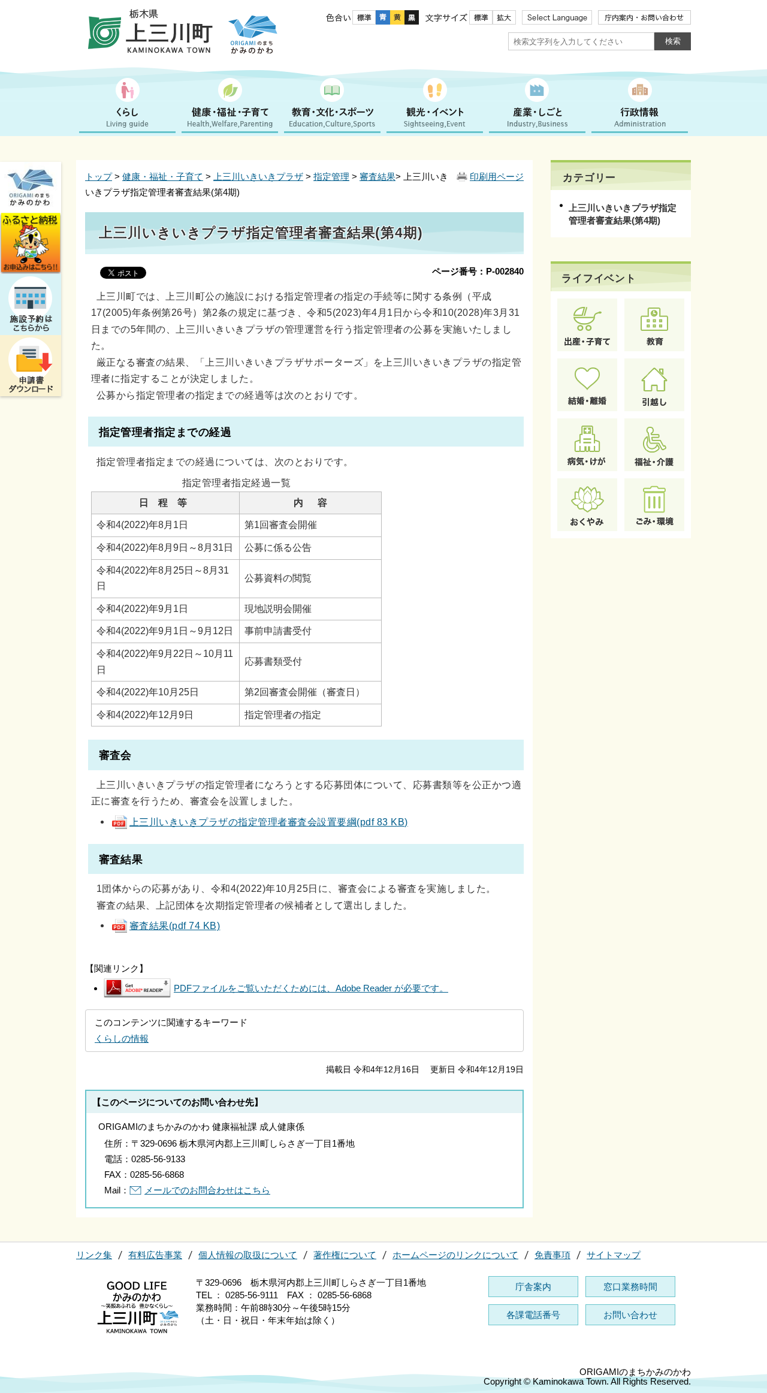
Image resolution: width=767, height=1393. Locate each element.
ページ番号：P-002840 (478, 271)
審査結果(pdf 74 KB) (174, 925)
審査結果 (377, 176)
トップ (98, 176)
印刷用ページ (497, 176)
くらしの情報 (122, 1038)
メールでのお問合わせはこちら (207, 1190)
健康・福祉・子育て (162, 176)
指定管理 (331, 176)
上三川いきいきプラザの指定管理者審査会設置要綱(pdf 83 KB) (268, 821)
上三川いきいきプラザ (258, 176)
